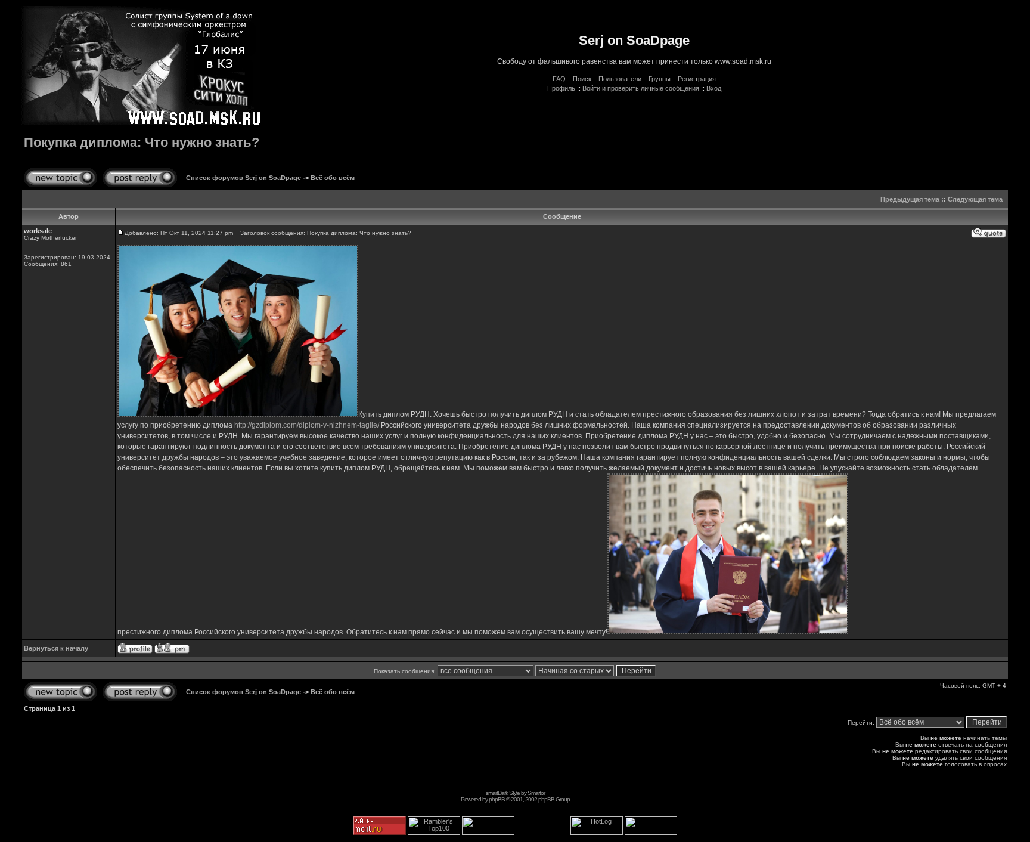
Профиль (561, 88)
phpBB (497, 799)
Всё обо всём (333, 177)
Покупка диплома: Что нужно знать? (141, 142)
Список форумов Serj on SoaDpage (243, 177)
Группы (660, 78)
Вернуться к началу (56, 648)
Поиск (582, 78)
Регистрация (697, 78)
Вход (713, 88)
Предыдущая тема (909, 199)
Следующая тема (975, 199)
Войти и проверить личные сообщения (640, 88)
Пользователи (619, 78)
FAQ (559, 78)
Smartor (536, 793)
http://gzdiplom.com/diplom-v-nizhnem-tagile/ (306, 425)
